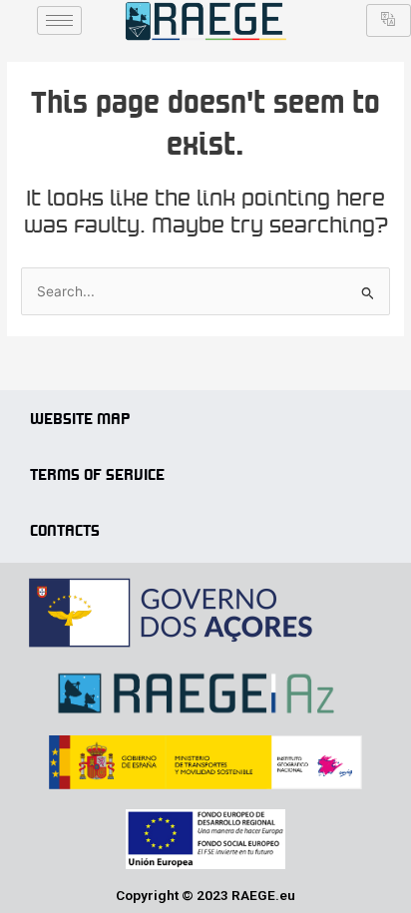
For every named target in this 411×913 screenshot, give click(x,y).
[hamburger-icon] (59, 20)
